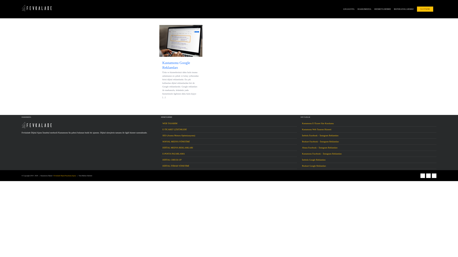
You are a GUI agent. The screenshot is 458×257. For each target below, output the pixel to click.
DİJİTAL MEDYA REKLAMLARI (177, 147)
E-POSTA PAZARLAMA (173, 154)
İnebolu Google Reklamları (314, 160)
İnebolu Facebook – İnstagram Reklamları (320, 135)
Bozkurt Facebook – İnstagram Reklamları (320, 141)
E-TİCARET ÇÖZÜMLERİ (174, 129)
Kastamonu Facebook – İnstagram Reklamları (322, 154)
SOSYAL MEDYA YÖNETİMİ (176, 141)
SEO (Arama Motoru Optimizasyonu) (178, 135)
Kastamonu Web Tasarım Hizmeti (316, 129)
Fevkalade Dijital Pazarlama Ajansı (65, 176)
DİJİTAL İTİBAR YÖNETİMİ (175, 166)
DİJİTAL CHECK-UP (172, 160)
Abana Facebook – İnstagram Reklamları (320, 147)
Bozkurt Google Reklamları (314, 166)
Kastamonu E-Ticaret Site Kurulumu (318, 123)
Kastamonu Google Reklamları (180, 40)
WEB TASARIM (169, 123)
